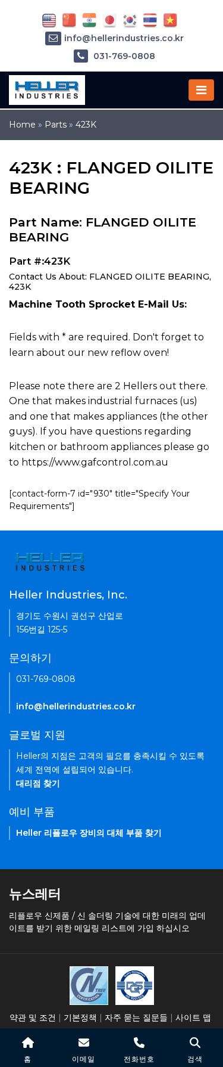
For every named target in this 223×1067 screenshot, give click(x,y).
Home (22, 124)
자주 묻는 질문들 (136, 1017)
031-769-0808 (123, 56)
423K (86, 124)
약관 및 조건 (33, 1017)
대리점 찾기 (38, 783)
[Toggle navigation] (201, 90)
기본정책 (80, 1017)
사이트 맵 (193, 1017)
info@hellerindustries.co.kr (124, 38)
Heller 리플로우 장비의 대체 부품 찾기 (89, 832)
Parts (56, 124)
